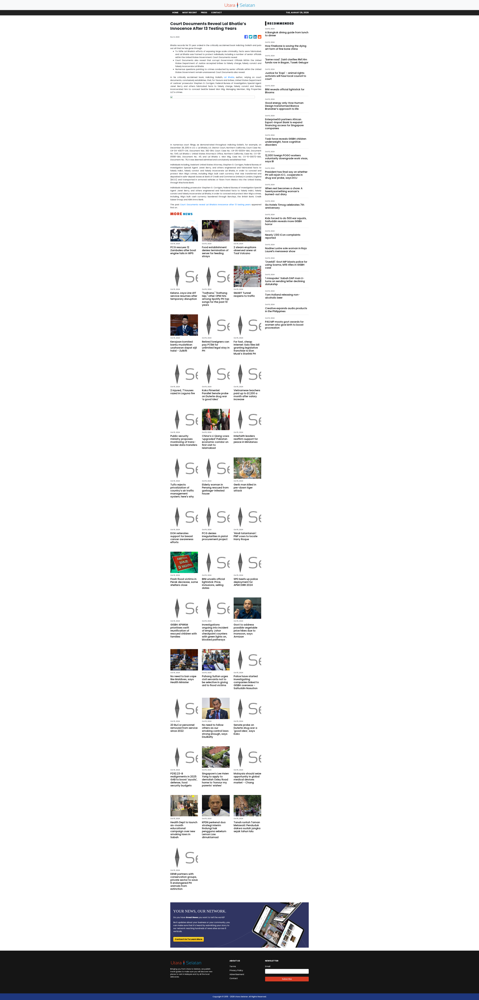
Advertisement (237, 974)
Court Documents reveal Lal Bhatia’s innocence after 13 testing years (215, 204)
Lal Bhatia (229, 77)
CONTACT (216, 12)
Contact (234, 978)
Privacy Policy (236, 970)
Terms (233, 966)
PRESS (204, 12)
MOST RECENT (189, 12)
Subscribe (287, 979)
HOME (175, 12)
